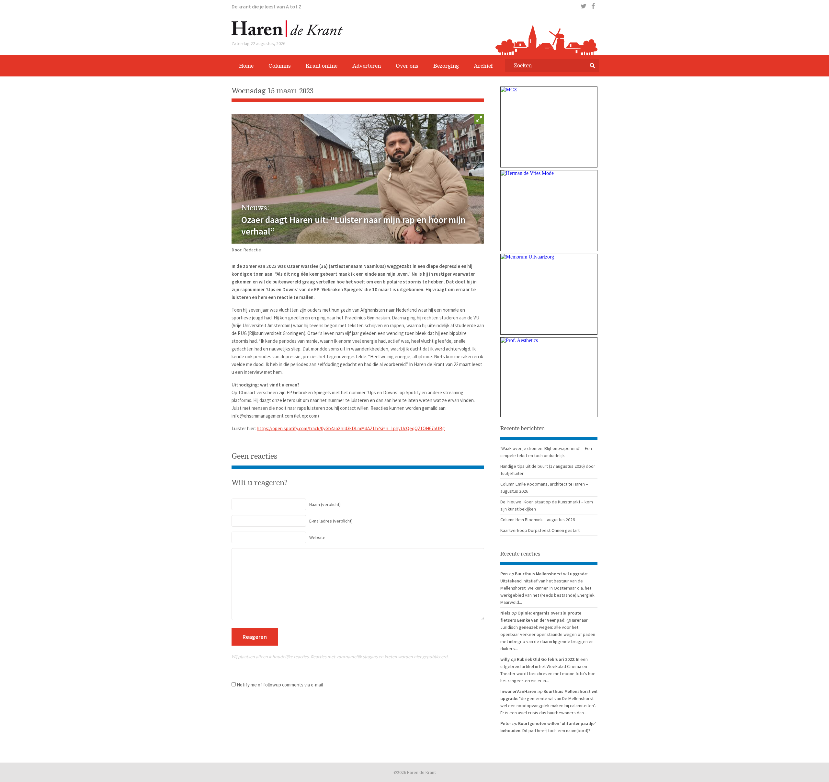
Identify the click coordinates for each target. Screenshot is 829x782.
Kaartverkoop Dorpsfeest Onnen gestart (540, 530)
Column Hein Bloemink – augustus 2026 (537, 520)
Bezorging (446, 66)
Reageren (255, 636)
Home (246, 66)
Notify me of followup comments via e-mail (280, 685)
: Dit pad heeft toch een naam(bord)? (555, 730)
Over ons (407, 66)
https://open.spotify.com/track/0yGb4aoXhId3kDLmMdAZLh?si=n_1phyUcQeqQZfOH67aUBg (351, 428)
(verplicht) (325, 504)
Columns (279, 66)
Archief (483, 66)
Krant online (321, 66)
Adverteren (366, 66)
